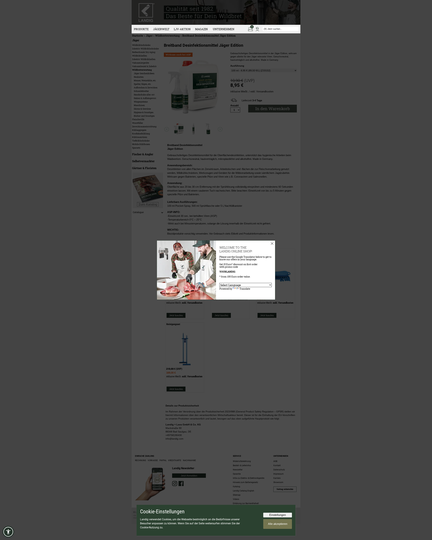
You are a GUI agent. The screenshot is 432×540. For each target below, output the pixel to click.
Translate (244, 288)
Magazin (201, 29)
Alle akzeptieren (277, 523)
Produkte (141, 29)
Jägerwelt (161, 29)
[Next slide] (220, 129)
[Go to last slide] (166, 129)
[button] (8, 532)
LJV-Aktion (182, 29)
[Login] (257, 29)
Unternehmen (223, 29)
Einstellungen (277, 515)
